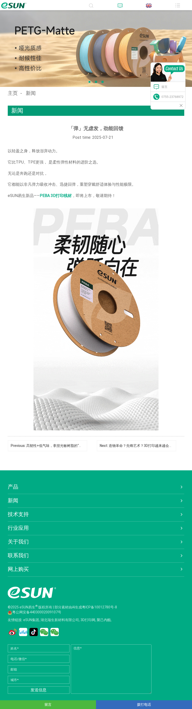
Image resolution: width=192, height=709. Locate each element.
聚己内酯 (104, 620)
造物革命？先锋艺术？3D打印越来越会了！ (142, 446)
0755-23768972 (173, 97)
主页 (13, 93)
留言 (165, 87)
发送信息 (38, 690)
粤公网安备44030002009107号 (36, 612)
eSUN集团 (31, 620)
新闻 (31, 93)
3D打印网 (87, 620)
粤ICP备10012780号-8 (99, 607)
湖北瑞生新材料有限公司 (59, 620)
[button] (89, 82)
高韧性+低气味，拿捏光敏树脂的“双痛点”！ (60, 446)
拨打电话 (144, 705)
